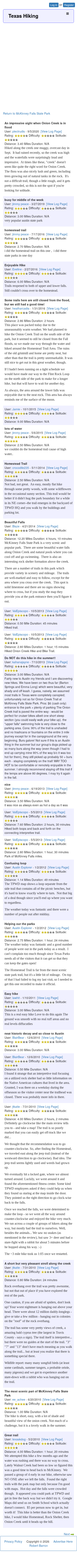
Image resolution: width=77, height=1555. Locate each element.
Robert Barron (38, 1545)
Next (67, 1534)
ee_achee (18, 1399)
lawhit (16, 998)
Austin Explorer (22, 867)
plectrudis (18, 131)
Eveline (17, 269)
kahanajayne (20, 662)
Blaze (16, 526)
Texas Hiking (23, 15)
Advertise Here (63, 1541)
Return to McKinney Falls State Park (26, 113)
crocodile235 (20, 468)
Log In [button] (53, 5)
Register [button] (69, 5)
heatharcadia (20, 308)
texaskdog (19, 1439)
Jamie (16, 409)
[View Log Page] (51, 131)
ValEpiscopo (20, 611)
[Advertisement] (38, 63)
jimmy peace (20, 204)
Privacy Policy (13, 1541)
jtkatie (16, 1106)
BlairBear (18, 1037)
